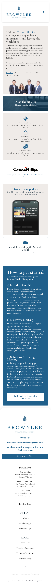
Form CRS (25, 542)
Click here (9, 73)
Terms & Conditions (25, 553)
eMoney (25, 518)
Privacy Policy (25, 558)
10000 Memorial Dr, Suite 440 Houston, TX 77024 (25, 474)
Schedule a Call (25, 456)
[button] (44, 12)
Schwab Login (25, 528)
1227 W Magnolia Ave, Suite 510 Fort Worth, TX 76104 (25, 493)
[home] (18, 12)
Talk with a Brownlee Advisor (25, 397)
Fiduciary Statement (25, 548)
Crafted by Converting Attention (25, 574)
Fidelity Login (25, 523)
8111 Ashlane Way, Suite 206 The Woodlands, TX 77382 (25, 483)
